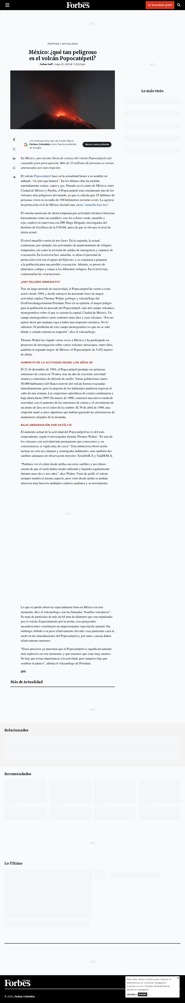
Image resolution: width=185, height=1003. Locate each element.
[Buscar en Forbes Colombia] (178, 5)
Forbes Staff (46, 64)
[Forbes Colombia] (78, 5)
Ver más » (132, 994)
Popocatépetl (42, 176)
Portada (53, 43)
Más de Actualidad (26, 682)
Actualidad (70, 43)
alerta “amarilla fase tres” (92, 204)
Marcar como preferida (97, 144)
